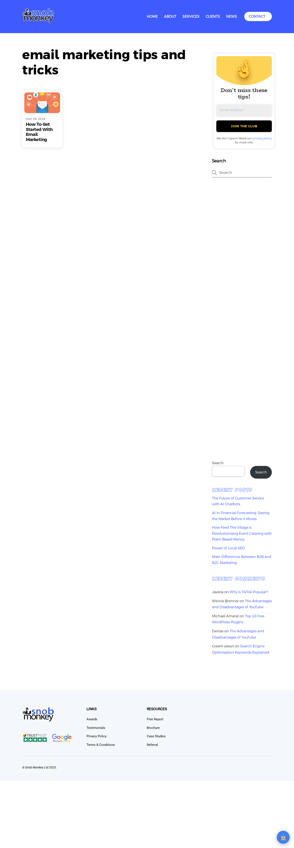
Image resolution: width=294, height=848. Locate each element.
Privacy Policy (97, 736)
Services (191, 16)
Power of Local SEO (228, 548)
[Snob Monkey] (38, 21)
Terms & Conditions (101, 745)
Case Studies (156, 736)
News (231, 16)
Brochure (153, 728)
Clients (213, 16)
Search (218, 463)
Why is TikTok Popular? (249, 592)
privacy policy (262, 138)
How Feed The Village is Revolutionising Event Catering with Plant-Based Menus (242, 533)
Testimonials (96, 728)
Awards (92, 719)
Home (152, 16)
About (170, 16)
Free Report (155, 719)
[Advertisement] (242, 250)
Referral (152, 745)
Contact (257, 16)
